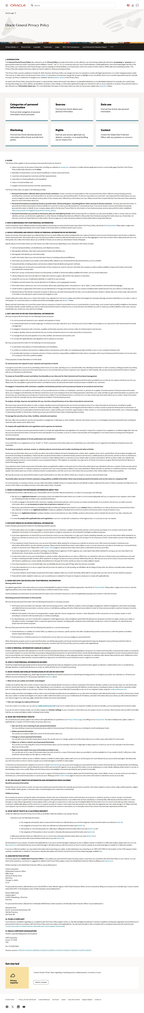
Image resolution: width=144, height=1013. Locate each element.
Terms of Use (25, 47)
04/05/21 (52, 950)
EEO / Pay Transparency (71, 47)
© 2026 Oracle (9, 999)
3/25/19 (88, 950)
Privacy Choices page (74, 719)
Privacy (21, 999)
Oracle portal (54, 765)
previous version (58, 77)
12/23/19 (82, 950)
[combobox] (72, 5)
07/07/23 (21, 950)
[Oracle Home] (18, 5)
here (100, 851)
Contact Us (97, 999)
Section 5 (49, 677)
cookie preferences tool (118, 689)
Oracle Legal (9, 13)
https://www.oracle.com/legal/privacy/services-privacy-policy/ (34, 210)
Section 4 (104, 86)
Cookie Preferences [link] (44, 999)
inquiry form (100, 719)
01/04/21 (67, 950)
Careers (63, 999)
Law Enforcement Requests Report (95, 47)
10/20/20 (74, 950)
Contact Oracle (49, 547)
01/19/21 (59, 950)
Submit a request (41, 982)
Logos (57, 47)
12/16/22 (29, 950)
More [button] (113, 47)
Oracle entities (111, 225)
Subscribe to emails (74, 999)
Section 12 (89, 836)
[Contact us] (137, 5)
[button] (6, 5)
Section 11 (65, 300)
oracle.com (64, 167)
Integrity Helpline (87, 999)
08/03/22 (36, 950)
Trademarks (48, 47)
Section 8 (90, 832)
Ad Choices (55, 999)
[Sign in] (132, 5)
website (43, 75)
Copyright (37, 47)
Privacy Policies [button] (10, 47)
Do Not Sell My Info (30, 999)
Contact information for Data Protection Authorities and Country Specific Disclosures (34, 926)
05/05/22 (44, 950)
